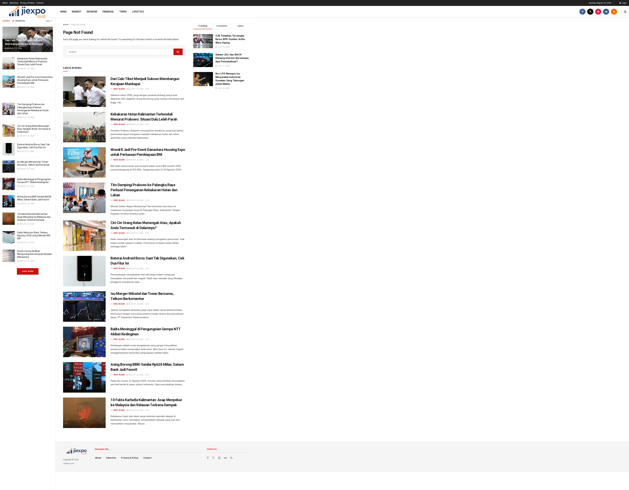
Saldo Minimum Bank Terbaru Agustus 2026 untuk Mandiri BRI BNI (33, 235)
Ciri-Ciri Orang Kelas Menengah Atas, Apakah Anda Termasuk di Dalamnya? (33, 129)
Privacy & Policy (27, 3)
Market (76, 11)
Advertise (14, 3)
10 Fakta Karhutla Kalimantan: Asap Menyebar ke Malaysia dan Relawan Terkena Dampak (34, 217)
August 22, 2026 (135, 89)
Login (624, 3)
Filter (48, 21)
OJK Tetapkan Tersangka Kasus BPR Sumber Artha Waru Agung (230, 39)
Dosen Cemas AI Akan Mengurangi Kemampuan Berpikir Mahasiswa (34, 254)
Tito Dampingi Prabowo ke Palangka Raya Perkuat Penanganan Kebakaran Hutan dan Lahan (144, 190)
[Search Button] (178, 52)
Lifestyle (138, 11)
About (5, 3)
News (63, 11)
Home (65, 24)
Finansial (108, 11)
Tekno (123, 11)
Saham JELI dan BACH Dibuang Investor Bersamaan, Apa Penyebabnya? (232, 58)
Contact (40, 3)
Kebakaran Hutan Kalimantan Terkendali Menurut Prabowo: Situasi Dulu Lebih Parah (32, 61)
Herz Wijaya (119, 89)
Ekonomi (92, 11)
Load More (28, 271)
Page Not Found (78, 24)
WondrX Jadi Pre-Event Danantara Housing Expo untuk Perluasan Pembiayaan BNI (35, 80)
